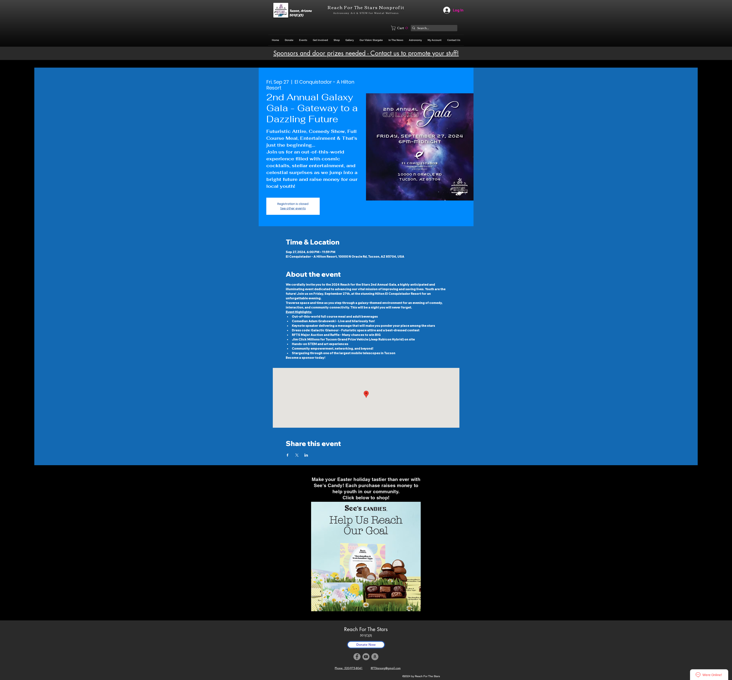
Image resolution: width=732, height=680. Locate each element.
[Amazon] (374, 656)
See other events (293, 208)
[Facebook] (356, 656)
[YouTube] (365, 656)
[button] (400, 28)
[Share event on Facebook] (287, 455)
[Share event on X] (297, 455)
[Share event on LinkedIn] (306, 455)
